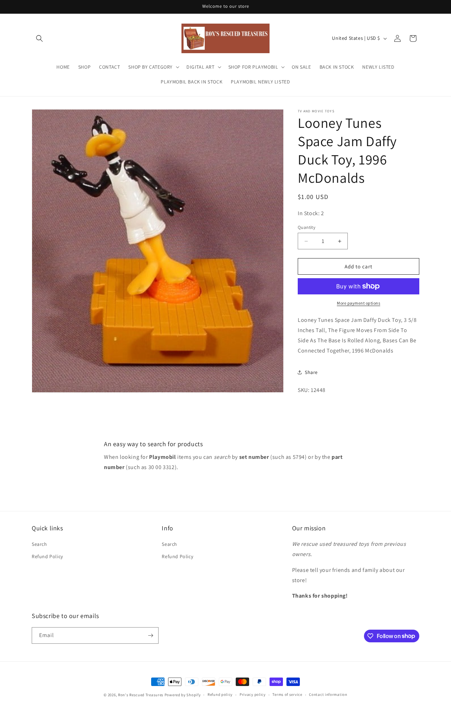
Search (39, 544)
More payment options (358, 303)
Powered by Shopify (183, 694)
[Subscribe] (150, 635)
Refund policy (220, 694)
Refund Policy (47, 556)
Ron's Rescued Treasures (140, 694)
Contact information (328, 694)
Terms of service (287, 694)
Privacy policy (253, 694)
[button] (39, 38)
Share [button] (311, 372)
